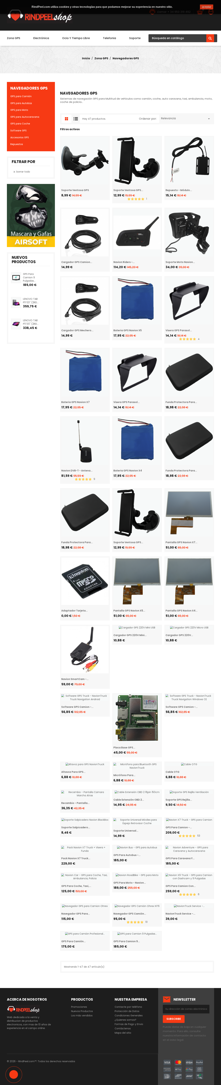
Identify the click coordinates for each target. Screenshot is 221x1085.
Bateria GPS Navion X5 (127, 330)
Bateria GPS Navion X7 (75, 402)
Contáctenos (123, 1028)
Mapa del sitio (123, 1033)
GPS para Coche (20, 123)
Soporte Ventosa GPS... (128, 190)
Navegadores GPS (29, 88)
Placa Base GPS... (124, 747)
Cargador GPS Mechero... (77, 330)
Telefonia (109, 38)
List (75, 119)
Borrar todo (21, 171)
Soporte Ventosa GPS (75, 190)
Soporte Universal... (125, 830)
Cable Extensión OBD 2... (128, 799)
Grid (65, 119)
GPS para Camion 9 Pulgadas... (29, 277)
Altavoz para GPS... (73, 772)
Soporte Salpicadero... (75, 827)
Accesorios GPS (19, 137)
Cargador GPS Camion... (76, 262)
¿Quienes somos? (125, 1020)
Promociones (79, 1007)
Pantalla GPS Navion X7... (181, 542)
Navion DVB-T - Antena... (77, 470)
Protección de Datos (127, 1011)
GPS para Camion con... (181, 886)
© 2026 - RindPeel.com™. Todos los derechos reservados (41, 1061)
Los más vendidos (82, 1015)
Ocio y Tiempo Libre (76, 38)
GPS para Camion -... (179, 827)
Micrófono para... (124, 775)
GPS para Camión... (73, 941)
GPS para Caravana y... (180, 858)
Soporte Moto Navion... (180, 262)
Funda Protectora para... (181, 402)
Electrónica (41, 38)
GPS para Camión (21, 96)
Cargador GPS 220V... (179, 635)
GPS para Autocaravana (24, 117)
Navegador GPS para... (75, 913)
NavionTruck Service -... (180, 913)
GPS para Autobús (21, 103)
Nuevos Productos (82, 1011)
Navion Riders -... (124, 262)
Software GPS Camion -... (77, 707)
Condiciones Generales (129, 1015)
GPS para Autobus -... (127, 855)
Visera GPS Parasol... (179, 330)
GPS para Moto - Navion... (129, 882)
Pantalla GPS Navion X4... (182, 610)
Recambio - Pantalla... (75, 803)
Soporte (135, 38)
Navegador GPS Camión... (129, 913)
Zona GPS (13, 38)
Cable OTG (172, 772)
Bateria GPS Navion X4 (127, 470)
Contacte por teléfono (128, 1007)
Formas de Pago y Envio (129, 1024)
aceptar (206, 6)
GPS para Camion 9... (126, 941)
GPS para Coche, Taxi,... (76, 886)
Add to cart (26, 289)
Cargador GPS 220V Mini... (130, 635)
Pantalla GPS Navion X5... (129, 610)
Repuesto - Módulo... (179, 190)
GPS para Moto (19, 110)
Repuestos (16, 144)
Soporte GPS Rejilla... (179, 799)
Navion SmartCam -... (75, 679)
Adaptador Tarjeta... (74, 610)
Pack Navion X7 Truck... (75, 858)
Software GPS (18, 130)
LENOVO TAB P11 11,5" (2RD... (31, 300)
